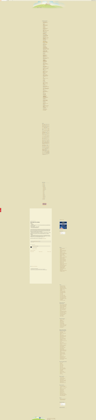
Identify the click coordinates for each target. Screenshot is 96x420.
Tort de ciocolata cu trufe (62, 297)
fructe (45, 138)
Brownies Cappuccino (62, 248)
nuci (48, 145)
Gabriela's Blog (45, 66)
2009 (43, 186)
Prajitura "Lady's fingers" (62, 252)
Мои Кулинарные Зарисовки (45, 55)
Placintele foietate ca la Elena (63, 358)
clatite (43, 134)
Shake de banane (62, 359)
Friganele (61, 363)
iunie (43, 192)
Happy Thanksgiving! (45, 56)
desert (47, 135)
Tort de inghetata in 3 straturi (63, 298)
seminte (45, 151)
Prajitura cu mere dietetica (63, 260)
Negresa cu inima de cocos (63, 250)
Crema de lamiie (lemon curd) (63, 340)
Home (38, 7)
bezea (45, 126)
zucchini (46, 154)
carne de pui (45, 130)
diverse (42, 136)
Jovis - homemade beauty (46, 88)
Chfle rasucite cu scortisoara (63, 313)
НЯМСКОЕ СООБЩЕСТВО (45, 60)
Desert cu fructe (62, 342)
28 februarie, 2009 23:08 (34, 248)
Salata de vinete (62, 381)
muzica (44, 144)
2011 (43, 184)
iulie (43, 191)
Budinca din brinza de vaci (63, 336)
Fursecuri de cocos (62, 326)
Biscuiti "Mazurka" (62, 321)
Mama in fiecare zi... (45, 63)
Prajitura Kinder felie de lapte (63, 265)
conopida (48, 134)
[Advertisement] (47, 12)
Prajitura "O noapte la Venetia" (63, 253)
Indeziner (50, 419)
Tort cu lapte (61, 294)
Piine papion (61, 370)
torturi (47, 152)
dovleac (45, 136)
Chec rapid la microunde (62, 312)
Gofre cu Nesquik (62, 346)
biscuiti (47, 126)
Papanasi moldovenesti (62, 353)
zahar (43, 154)
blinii (42, 127)
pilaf (48, 148)
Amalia (44, 24)
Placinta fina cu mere (62, 357)
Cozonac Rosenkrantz (62, 314)
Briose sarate (61, 362)
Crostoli (61, 341)
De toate (40, 7)
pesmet (47, 147)
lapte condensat (44, 142)
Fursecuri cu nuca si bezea (63, 325)
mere (48, 142)
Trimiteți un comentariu (32, 250)
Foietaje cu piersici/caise (62, 345)
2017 (43, 183)
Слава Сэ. (44, 53)
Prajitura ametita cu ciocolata (46, 86)
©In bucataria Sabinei (45, 35)
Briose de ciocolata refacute (63, 308)
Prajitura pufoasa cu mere (63, 268)
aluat (47, 124)
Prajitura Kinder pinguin (62, 266)
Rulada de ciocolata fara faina (63, 270)
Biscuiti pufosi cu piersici (45, 22)
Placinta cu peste (62, 371)
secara (43, 151)
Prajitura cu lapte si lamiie (63, 259)
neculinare (44, 145)
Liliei (45, 238)
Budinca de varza (62, 389)
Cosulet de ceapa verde (62, 378)
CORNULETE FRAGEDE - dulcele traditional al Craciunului (45, 98)
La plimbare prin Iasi (45, 31)
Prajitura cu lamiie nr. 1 (62, 257)
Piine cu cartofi (61, 365)
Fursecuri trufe (61, 327)
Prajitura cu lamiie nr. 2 (62, 258)
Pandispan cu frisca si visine (63, 288)
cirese (44, 133)
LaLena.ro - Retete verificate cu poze (45, 51)
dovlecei (48, 136)
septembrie (44, 189)
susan (42, 152)
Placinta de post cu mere (63, 356)
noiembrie (44, 187)
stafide (48, 151)
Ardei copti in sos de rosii (63, 388)
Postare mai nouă (32, 251)
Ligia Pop (44, 27)
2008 (43, 198)
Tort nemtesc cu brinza (62, 300)
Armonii (44, 80)
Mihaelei (43, 238)
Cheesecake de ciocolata (63, 287)
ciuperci (47, 133)
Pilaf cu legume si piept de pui (63, 394)
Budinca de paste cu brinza (63, 335)
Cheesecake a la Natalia (62, 286)
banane (43, 126)
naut (47, 144)
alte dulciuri (43, 124)
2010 (43, 185)
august (43, 190)
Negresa (61, 249)
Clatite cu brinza (62, 337)
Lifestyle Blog (44, 46)
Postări (61, 232)
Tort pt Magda (44, 94)
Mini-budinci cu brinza (62, 352)
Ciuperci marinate (62, 377)
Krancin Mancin (61, 315)
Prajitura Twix (61, 269)
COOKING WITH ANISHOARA (45, 96)
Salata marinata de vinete (63, 382)
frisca (43, 138)
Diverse (48, 4)
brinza (45, 127)
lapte (47, 141)
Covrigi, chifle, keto (45, 58)
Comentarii (62, 233)
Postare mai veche (49, 251)
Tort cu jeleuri (61, 293)
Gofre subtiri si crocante (62, 347)
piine (45, 148)
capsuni (46, 129)
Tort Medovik (61, 299)
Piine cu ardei (61, 364)
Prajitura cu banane (62, 254)
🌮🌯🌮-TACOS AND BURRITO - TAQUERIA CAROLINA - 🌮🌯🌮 (45, 42)
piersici (43, 148)
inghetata (43, 141)
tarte (44, 152)
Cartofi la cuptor (62, 390)
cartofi (48, 130)
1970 (43, 199)
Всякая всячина (45, 44)
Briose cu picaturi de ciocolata (63, 304)
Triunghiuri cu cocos (62, 271)
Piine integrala (61, 369)
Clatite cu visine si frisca (62, 338)
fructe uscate (45, 139)
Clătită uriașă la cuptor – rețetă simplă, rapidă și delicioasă (45, 25)
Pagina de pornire (40, 251)
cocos (45, 134)
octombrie (44, 188)
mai (43, 193)
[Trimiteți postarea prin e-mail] (39, 241)
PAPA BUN (44, 33)
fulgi (48, 139)
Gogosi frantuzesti (62, 348)
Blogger (54, 418)
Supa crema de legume (62, 395)
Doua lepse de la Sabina (35, 222)
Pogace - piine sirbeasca (62, 372)
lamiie (45, 141)
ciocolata (43, 132)
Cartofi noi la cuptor (62, 391)
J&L (43, 77)
